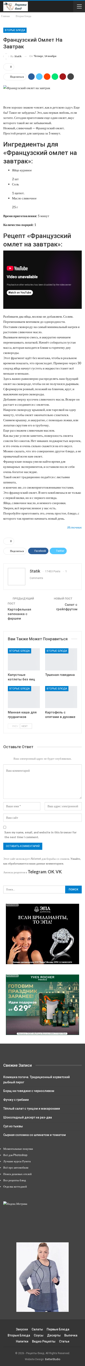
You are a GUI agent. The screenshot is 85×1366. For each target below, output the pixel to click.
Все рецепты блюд (14, 1180)
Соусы (38, 1335)
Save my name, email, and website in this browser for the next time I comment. (40, 835)
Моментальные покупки (18, 1148)
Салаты (37, 1329)
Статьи (64, 1341)
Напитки (22, 1341)
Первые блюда (58, 1329)
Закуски (22, 1329)
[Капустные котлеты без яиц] (24, 659)
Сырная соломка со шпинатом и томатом (34, 1135)
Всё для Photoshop (15, 1155)
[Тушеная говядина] (61, 659)
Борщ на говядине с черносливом (28, 1091)
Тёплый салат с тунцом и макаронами (31, 1108)
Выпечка (70, 1335)
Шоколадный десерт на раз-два (27, 1117)
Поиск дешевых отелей (17, 1174)
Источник (74, 527)
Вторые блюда (15, 30)
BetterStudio (52, 1359)
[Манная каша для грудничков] (24, 697)
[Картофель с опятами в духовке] (61, 697)
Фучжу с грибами (16, 1099)
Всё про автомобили (15, 1167)
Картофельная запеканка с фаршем (19, 613)
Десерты (54, 1335)
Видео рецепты (43, 1341)
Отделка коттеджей (15, 1186)
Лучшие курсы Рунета (17, 1161)
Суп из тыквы (13, 1126)
